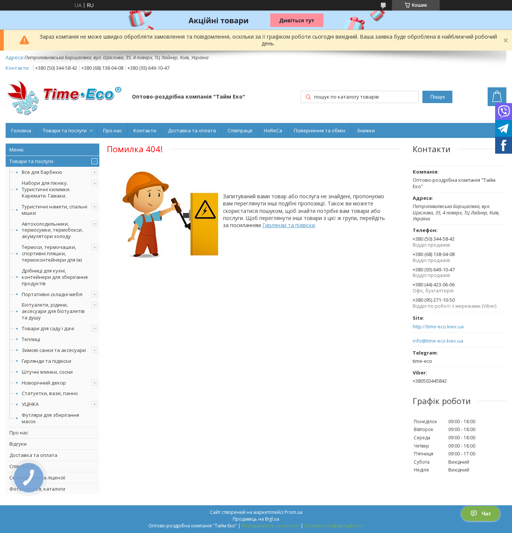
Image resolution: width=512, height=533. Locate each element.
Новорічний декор (44, 382)
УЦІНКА (30, 404)
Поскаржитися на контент (270, 526)
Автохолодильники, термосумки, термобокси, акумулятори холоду (52, 230)
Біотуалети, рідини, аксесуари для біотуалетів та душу (53, 311)
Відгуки (18, 443)
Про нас (112, 130)
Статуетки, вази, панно (50, 393)
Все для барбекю (42, 172)
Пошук (437, 97)
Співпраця (240, 130)
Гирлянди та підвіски (46, 361)
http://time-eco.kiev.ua (438, 326)
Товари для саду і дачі (48, 328)
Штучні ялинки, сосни (47, 371)
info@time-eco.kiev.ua (438, 341)
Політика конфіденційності (334, 526)
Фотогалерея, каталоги (37, 488)
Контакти (144, 130)
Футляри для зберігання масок (50, 418)
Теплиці (31, 339)
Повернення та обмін (319, 130)
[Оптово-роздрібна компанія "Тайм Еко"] (65, 97)
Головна (21, 130)
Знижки (366, 130)
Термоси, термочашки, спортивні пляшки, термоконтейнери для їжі (52, 253)
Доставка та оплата (192, 130)
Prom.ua (293, 512)
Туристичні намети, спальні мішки (54, 209)
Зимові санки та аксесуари (54, 350)
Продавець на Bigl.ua (256, 519)
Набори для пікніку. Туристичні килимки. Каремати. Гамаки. (46, 189)
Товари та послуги (65, 130)
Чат (486, 514)
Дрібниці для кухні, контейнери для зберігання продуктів (55, 277)
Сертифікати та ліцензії (37, 477)
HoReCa (273, 130)
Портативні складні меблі (52, 294)
